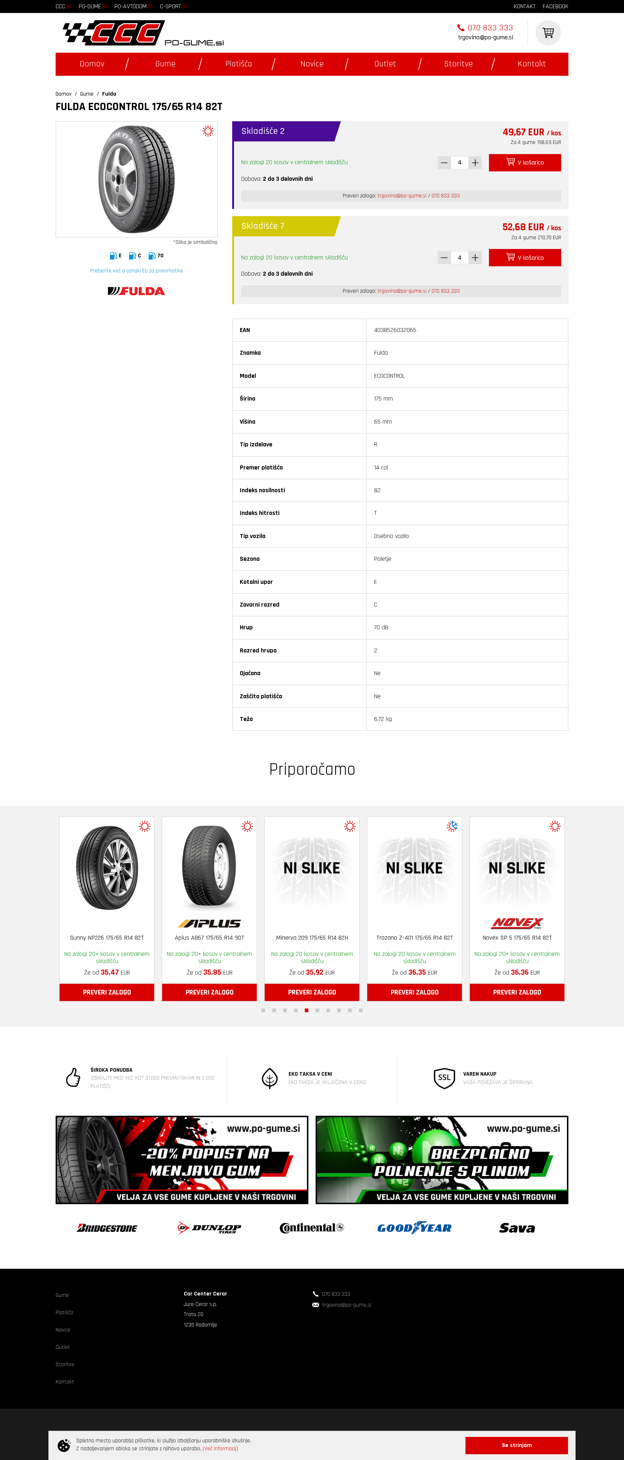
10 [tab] (361, 1010)
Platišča (238, 63)
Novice (312, 63)
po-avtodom (133, 6)
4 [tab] (296, 1010)
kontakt (525, 6)
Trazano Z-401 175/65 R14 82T (398, 937)
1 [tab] (263, 1010)
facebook (555, 6)
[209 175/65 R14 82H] (296, 866)
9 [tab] (350, 1010)
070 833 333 (490, 28)
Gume (165, 63)
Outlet (385, 63)
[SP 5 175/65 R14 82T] (501, 866)
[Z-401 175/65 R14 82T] (399, 866)
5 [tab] (306, 1010)
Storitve (458, 63)
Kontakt (532, 63)
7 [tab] (328, 1010)
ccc (64, 6)
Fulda (109, 94)
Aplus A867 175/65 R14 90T (194, 937)
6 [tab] (317, 1010)
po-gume (93, 6)
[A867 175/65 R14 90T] (194, 866)
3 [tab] (285, 1010)
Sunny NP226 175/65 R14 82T (91, 937)
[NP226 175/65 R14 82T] (91, 866)
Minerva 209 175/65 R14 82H (296, 937)
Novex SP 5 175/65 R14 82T (501, 937)
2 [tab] (274, 1010)
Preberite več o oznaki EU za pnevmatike (136, 271)
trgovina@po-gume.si (485, 37)
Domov (92, 63)
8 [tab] (339, 1010)
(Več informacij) (220, 1448)
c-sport (173, 6)
